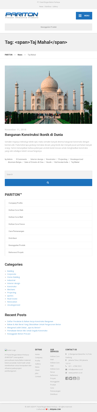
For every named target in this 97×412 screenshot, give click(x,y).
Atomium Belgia (14, 162)
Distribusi (48, 6)
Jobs (36, 373)
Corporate (11, 274)
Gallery (55, 6)
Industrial (11, 280)
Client (37, 370)
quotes (10, 295)
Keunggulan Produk (48, 27)
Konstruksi (50, 159)
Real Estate (12, 298)
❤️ (46, 409)
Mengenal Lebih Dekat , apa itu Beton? (24, 327)
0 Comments (21, 159)
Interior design (37, 159)
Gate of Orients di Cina (33, 162)
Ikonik (49, 162)
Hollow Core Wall (16, 217)
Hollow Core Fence (17, 224)
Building (10, 271)
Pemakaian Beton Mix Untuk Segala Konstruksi (27, 330)
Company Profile (16, 203)
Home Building (13, 277)
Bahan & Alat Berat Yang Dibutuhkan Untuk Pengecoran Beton (34, 324)
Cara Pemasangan (16, 231)
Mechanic (11, 289)
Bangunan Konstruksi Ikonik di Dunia (34, 135)
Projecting (62, 159)
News (41, 6)
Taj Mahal (75, 162)
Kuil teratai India (61, 162)
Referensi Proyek (16, 252)
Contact (38, 376)
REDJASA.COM (55, 409)
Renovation (12, 301)
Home (37, 354)
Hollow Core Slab (16, 210)
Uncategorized (76, 159)
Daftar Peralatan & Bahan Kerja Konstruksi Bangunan (30, 321)
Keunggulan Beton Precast (18, 333)
